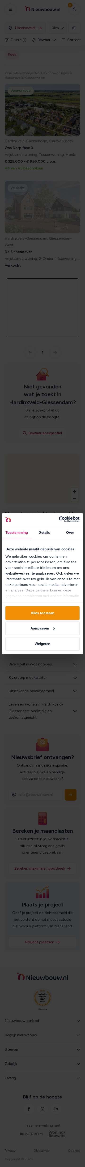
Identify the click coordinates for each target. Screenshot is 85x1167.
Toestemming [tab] (16, 532)
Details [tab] (44, 532)
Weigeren (43, 643)
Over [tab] (70, 532)
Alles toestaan (42, 613)
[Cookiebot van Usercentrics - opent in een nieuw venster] (60, 519)
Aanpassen (39, 628)
